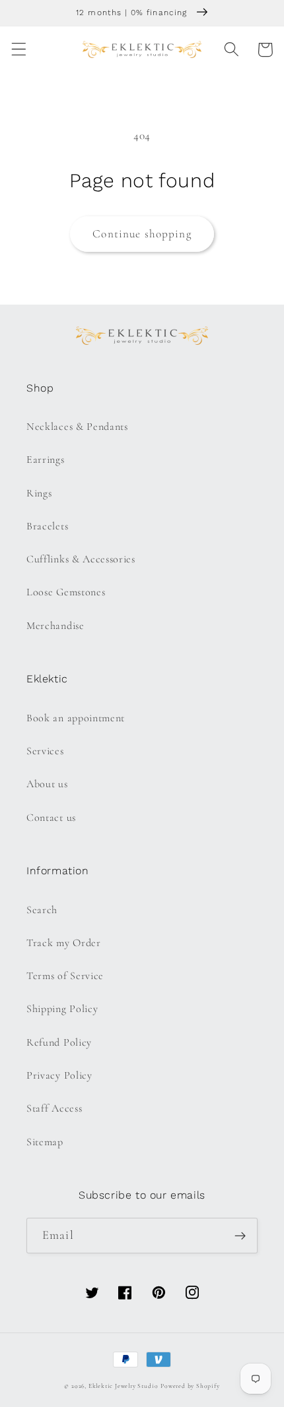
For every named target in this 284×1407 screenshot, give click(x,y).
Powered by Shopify (190, 1386)
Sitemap (44, 1142)
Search (41, 909)
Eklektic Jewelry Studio (124, 1386)
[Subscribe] (240, 1235)
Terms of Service (65, 975)
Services (45, 751)
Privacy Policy (59, 1075)
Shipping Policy (62, 1008)
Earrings (45, 459)
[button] (19, 50)
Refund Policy (59, 1042)
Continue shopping (142, 234)
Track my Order (63, 942)
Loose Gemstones (65, 592)
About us (47, 784)
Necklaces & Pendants (77, 426)
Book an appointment (75, 718)
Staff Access (54, 1108)
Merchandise (55, 625)
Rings (39, 493)
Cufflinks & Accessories (80, 559)
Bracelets (47, 526)
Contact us (51, 817)
